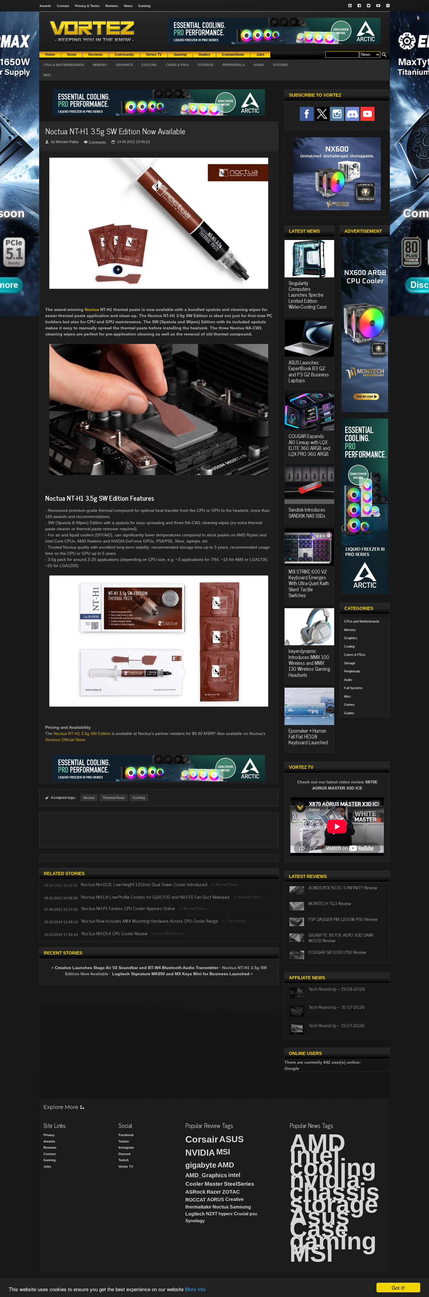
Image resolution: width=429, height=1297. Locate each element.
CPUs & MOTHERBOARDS (63, 65)
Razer (214, 1192)
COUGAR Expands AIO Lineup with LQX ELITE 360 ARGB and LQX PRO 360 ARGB (309, 445)
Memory (350, 630)
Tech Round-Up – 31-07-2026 (336, 1007)
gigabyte (200, 1165)
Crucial (241, 1213)
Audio (348, 679)
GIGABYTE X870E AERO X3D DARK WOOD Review (341, 937)
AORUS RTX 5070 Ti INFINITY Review (342, 887)
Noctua (92, 309)
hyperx (226, 1213)
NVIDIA (200, 1152)
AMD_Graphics (206, 1175)
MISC (47, 75)
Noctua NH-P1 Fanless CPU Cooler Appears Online (128, 908)
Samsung (240, 1206)
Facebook (126, 1135)
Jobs (47, 1166)
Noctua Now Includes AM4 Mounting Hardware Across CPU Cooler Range (149, 920)
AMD (225, 1165)
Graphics (350, 638)
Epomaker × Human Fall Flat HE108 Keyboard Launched (308, 736)
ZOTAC (231, 1192)
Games (349, 704)
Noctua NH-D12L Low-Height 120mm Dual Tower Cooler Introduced (144, 884)
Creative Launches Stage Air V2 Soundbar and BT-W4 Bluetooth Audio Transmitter (136, 967)
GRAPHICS (124, 65)
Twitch (123, 1160)
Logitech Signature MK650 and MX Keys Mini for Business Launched (181, 973)
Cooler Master (204, 1184)
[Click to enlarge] (159, 160)
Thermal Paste (114, 797)
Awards (45, 6)
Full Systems (353, 688)
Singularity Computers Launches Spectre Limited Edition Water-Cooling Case (308, 295)
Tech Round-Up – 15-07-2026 (336, 1025)
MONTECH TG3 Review (329, 903)
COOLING (149, 65)
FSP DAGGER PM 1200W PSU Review (342, 919)
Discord (124, 1154)
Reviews (111, 6)
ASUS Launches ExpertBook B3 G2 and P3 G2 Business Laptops (309, 371)
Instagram (126, 1147)
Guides (349, 713)
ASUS (231, 1139)
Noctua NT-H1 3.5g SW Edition (82, 733)
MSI (223, 1152)
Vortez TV (125, 1166)
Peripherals (352, 671)
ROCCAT (195, 1200)
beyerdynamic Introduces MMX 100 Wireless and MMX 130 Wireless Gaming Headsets (309, 663)
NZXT (211, 1213)
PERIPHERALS (233, 65)
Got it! (398, 1287)
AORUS (215, 1199)
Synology (195, 1220)
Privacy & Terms (87, 6)
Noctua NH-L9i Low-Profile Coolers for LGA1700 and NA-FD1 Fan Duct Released (155, 896)
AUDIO (259, 65)
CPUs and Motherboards (361, 621)
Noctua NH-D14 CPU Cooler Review (114, 933)
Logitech (195, 1213)
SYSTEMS (280, 65)
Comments (97, 142)
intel (234, 1175)
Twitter (123, 1141)
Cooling (139, 797)
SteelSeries (239, 1184)
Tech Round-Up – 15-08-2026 (336, 988)
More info (195, 1289)
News (128, 6)
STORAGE (206, 65)
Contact (63, 6)
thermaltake (198, 1206)
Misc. (348, 696)
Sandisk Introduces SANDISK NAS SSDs (307, 512)
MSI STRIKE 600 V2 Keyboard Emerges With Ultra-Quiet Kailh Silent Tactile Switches (309, 583)
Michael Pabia (67, 142)
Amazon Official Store (65, 739)
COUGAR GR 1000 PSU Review (337, 952)
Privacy (49, 1135)
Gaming (144, 6)
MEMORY (100, 65)
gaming (333, 1241)
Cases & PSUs (354, 654)
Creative (234, 1199)
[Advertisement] (159, 830)
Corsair (201, 1139)
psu (253, 1213)
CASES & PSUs (177, 65)
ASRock (195, 1192)
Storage (349, 663)
